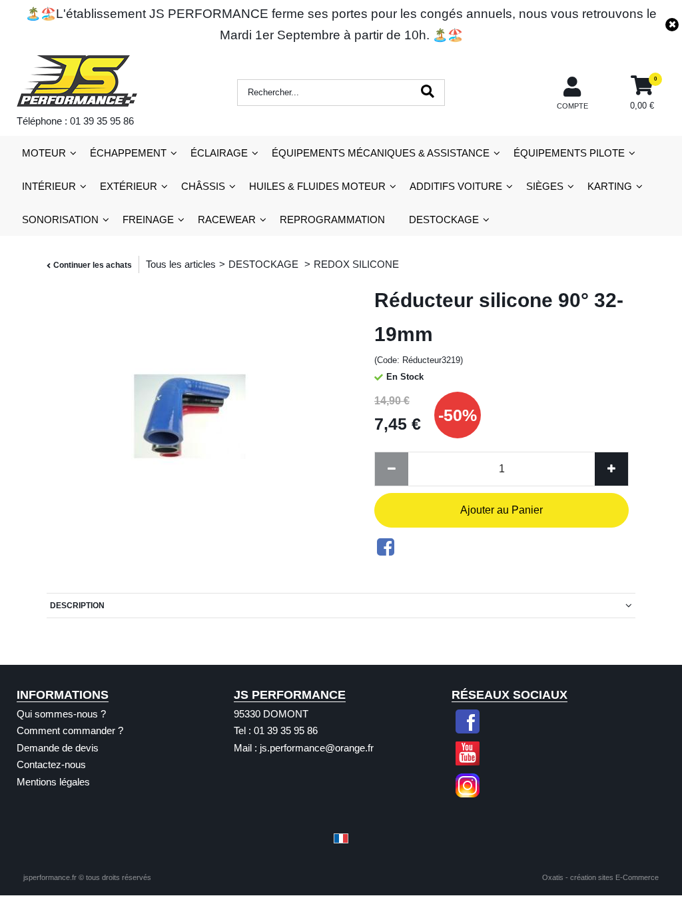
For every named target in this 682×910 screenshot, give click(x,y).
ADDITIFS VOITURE (456, 186)
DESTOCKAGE (444, 219)
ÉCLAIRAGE (219, 153)
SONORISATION (60, 219)
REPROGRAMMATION (332, 219)
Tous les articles (181, 264)
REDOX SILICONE (356, 264)
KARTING (609, 186)
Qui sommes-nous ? (61, 713)
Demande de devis (58, 747)
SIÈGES (544, 186)
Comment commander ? (70, 730)
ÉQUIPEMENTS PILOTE (569, 153)
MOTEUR (44, 153)
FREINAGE (148, 219)
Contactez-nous (51, 764)
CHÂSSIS (203, 186)
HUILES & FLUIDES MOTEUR (317, 186)
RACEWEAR (227, 219)
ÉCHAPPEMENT (128, 153)
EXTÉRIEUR (128, 186)
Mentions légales (53, 781)
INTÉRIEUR (49, 186)
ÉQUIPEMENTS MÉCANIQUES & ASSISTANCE (381, 153)
